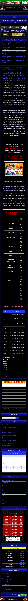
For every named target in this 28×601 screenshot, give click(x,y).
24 (3, 468)
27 (14, 468)
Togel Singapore (6, 573)
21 (17, 466)
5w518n (4, 493)
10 (3, 463)
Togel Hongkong (6, 579)
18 (7, 466)
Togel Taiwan (5, 584)
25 (7, 468)
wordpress (4, 485)
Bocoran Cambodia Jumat (9, 424)
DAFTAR (22, 550)
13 (14, 463)
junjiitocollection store (7, 480)
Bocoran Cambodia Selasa (9, 437)
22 (21, 466)
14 (17, 463)
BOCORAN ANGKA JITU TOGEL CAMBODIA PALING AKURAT (13, 68)
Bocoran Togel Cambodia (8, 443)
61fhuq (4, 495)
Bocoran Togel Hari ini (8, 445)
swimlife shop (5, 482)
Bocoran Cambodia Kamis (9, 427)
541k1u (4, 490)
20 (14, 466)
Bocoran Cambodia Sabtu (9, 435)
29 (21, 468)
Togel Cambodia (6, 589)
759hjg (4, 501)
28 (17, 468)
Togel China (5, 586)
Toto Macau (5, 581)
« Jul (3, 473)
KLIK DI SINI (22, 388)
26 (10, 468)
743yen (4, 498)
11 (7, 463)
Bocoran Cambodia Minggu (9, 430)
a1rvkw (4, 503)
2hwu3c (4, 488)
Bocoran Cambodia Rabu (8, 432)
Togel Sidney (5, 576)
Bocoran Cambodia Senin (9, 440)
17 (3, 466)
